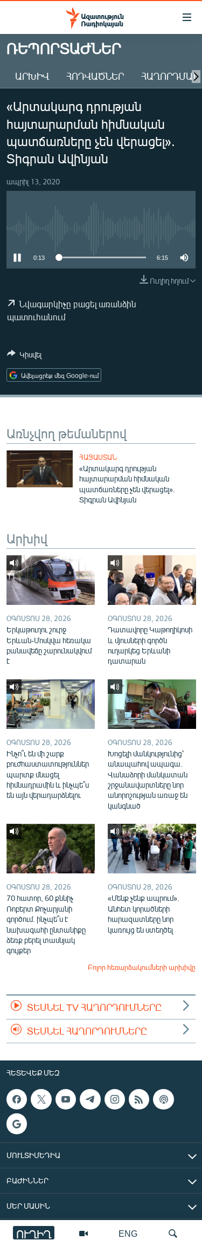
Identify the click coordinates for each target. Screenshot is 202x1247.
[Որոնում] (173, 1233)
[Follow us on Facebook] (16, 1099)
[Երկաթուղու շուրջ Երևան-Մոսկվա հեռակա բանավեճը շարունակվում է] (50, 580)
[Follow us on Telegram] (90, 1099)
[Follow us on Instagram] (115, 1099)
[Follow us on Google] (16, 1124)
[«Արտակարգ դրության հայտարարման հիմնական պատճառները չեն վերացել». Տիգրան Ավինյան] (39, 468)
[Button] (24, 356)
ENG (128, 1233)
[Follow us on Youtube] (65, 1099)
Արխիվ (32, 76)
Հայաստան (98, 457)
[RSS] (139, 1099)
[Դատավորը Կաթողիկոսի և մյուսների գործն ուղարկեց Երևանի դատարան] (152, 580)
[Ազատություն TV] (83, 1233)
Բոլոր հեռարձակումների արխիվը (142, 967)
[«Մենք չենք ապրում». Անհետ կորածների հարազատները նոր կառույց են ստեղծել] (152, 848)
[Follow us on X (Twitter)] (41, 1099)
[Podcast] (163, 1099)
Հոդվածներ (95, 76)
